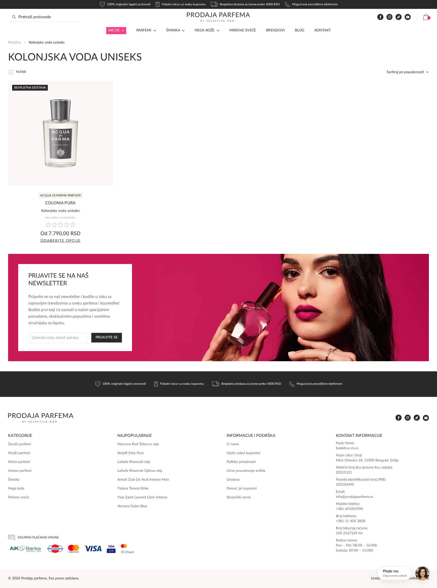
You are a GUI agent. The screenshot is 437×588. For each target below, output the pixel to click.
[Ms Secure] (127, 548)
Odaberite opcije (60, 240)
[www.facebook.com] (380, 17)
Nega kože (205, 30)
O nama (233, 444)
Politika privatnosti (241, 462)
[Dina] (55, 548)
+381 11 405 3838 (350, 521)
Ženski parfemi (19, 444)
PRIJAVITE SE (107, 337)
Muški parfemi (19, 453)
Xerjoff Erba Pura (130, 453)
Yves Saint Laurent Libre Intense (142, 497)
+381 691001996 (349, 509)
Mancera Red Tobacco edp (138, 444)
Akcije (114, 30)
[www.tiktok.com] (399, 17)
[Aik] (25, 548)
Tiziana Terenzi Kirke (132, 488)
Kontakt (323, 30)
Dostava (233, 479)
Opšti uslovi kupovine (243, 453)
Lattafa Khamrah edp (133, 462)
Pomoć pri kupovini (242, 488)
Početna (14, 42)
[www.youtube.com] (408, 17)
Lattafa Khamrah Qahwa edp (139, 471)
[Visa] (93, 549)
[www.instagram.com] (389, 17)
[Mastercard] (73, 549)
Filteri (21, 71)
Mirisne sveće (242, 30)
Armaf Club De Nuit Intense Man (143, 479)
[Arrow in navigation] (122, 31)
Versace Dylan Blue (132, 506)
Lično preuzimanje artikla (246, 471)
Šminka (173, 30)
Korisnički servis (239, 497)
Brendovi (275, 30)
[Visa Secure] (111, 548)
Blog (299, 30)
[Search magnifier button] (14, 17)
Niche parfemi (19, 462)
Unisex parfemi (19, 471)
